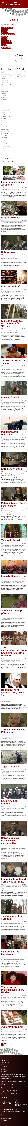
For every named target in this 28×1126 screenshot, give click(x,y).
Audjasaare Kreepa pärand (12, 612)
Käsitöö (3, 32)
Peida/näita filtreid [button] (9, 24)
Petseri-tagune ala (6, 116)
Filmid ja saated (20, 58)
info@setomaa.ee (16, 1094)
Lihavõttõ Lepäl (10, 397)
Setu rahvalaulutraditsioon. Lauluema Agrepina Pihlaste (14, 651)
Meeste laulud (5, 99)
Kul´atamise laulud (6, 84)
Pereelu (3, 114)
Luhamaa (4, 95)
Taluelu (3, 139)
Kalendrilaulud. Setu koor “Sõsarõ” (13, 505)
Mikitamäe (4, 104)
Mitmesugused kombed (7, 34)
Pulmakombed (5, 41)
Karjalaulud (4, 76)
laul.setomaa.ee (5, 47)
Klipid (17, 61)
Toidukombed (5, 142)
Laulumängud (5, 91)
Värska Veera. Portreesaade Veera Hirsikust (12, 990)
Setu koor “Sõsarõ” (12, 469)
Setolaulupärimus (14, 4)
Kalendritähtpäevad (6, 27)
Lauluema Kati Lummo (9, 802)
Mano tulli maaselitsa (13, 576)
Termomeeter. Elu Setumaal (11, 917)
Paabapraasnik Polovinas (9, 433)
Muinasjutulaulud (6, 110)
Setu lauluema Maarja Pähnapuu (13, 731)
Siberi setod (5, 135)
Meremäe (4, 101)
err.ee (2, 45)
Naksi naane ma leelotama (10, 953)
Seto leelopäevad (6, 133)
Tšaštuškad (4, 144)
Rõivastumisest (5, 129)
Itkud (3, 72)
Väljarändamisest (5, 43)
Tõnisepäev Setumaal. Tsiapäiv (13, 362)
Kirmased (3, 30)
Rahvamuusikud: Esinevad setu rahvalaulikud (10, 840)
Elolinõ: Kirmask (10, 217)
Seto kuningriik (5, 131)
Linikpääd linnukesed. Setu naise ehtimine (13, 880)
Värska (3, 148)
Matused (4, 97)
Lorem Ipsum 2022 (5, 1120)
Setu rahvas (8, 252)
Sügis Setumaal (10, 766)
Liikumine (4, 93)
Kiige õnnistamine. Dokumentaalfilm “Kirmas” (12, 323)
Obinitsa (3, 36)
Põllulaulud (4, 127)
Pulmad (3, 38)
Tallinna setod (5, 137)
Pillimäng (4, 118)
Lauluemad (4, 89)
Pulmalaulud (5, 125)
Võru (3, 150)
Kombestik (4, 82)
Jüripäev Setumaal (12, 1026)
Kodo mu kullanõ (10, 286)
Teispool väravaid (11, 540)
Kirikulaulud (5, 78)
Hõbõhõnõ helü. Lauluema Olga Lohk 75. (13, 692)
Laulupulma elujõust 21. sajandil (13, 183)
